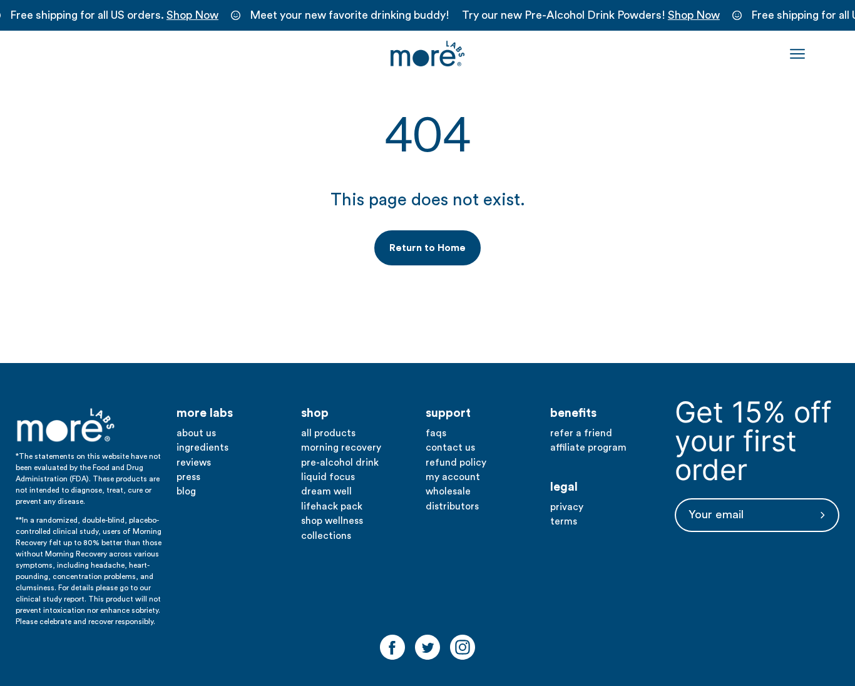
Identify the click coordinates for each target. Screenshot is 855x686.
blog (186, 491)
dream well (326, 491)
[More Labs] (427, 54)
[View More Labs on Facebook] (392, 647)
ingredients (202, 448)
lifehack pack (331, 506)
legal (564, 487)
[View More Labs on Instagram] (462, 647)
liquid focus (328, 477)
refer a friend (581, 433)
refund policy (456, 463)
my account (453, 477)
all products (328, 433)
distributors (452, 506)
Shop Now (192, 15)
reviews (194, 463)
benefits (573, 413)
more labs (205, 413)
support (448, 413)
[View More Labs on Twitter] (427, 647)
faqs (436, 433)
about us (196, 433)
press (188, 477)
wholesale (448, 491)
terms (563, 521)
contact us (450, 448)
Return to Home (427, 248)
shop (315, 413)
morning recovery (341, 448)
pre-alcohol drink (340, 463)
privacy (566, 507)
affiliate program (588, 448)
